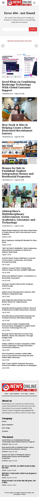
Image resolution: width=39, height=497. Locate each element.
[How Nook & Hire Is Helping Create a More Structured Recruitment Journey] (19, 109)
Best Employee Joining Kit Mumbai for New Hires (19, 241)
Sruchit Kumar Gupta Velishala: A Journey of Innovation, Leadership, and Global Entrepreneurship (18, 260)
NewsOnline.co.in (7, 93)
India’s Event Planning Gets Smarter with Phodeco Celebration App (18, 293)
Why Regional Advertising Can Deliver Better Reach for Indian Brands (17, 301)
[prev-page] (3, 46)
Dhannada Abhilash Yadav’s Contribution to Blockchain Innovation (19, 277)
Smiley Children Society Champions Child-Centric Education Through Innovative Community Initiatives (19, 345)
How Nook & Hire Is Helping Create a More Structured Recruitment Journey (17, 129)
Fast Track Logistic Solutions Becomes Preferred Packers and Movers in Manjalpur (19, 364)
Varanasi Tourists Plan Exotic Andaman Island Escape (17, 285)
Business (5, 444)
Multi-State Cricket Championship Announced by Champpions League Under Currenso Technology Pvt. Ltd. (18, 326)
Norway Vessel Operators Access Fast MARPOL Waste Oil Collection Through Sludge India (17, 335)
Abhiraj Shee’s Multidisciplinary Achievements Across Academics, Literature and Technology (18, 216)
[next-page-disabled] (36, 46)
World (4, 470)
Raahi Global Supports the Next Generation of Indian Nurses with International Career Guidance (19, 232)
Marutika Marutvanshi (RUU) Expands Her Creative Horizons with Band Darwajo (18, 317)
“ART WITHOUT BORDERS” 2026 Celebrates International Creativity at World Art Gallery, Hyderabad (19, 250)
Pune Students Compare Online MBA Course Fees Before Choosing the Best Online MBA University (18, 355)
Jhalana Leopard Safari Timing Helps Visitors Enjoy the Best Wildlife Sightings (18, 269)
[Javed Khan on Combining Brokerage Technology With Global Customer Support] (19, 66)
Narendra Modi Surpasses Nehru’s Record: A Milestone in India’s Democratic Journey (19, 309)
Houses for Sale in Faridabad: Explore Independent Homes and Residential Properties (18, 172)
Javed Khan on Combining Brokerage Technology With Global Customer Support (19, 86)
